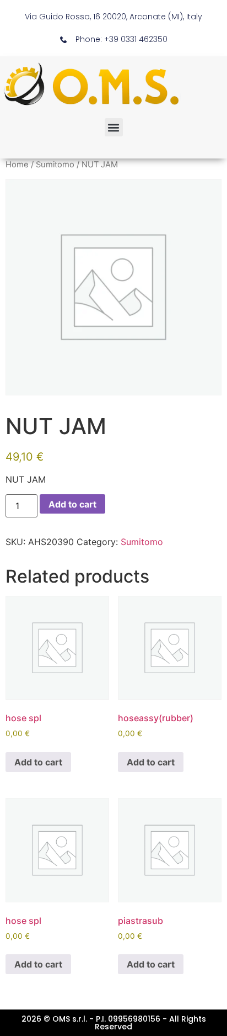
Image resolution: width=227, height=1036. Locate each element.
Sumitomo (55, 165)
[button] (114, 127)
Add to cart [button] (38, 762)
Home (17, 165)
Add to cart (72, 504)
